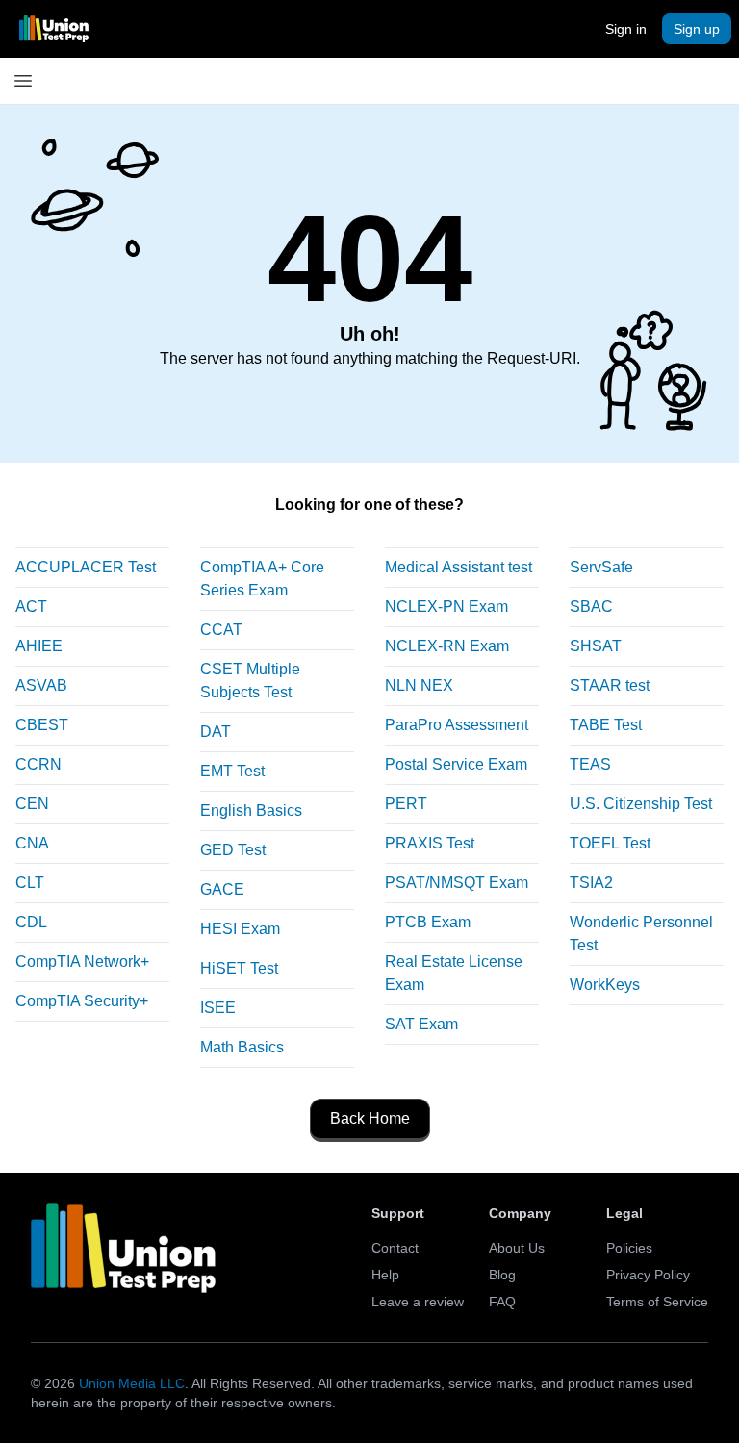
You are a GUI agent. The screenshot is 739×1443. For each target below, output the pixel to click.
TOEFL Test (610, 843)
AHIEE (39, 646)
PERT (406, 804)
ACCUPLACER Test (85, 567)
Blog (502, 1274)
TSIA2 (591, 882)
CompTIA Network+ (82, 961)
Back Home (370, 1118)
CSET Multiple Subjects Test (250, 680)
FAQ (502, 1301)
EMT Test (232, 771)
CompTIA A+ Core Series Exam (262, 578)
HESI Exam (240, 929)
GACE (222, 889)
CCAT (221, 629)
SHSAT (596, 646)
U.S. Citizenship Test (641, 804)
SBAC (591, 606)
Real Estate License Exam (453, 973)
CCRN (38, 764)
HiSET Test (239, 968)
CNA (32, 843)
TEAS (590, 764)
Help (385, 1274)
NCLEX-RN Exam (447, 646)
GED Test (233, 850)
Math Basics (242, 1047)
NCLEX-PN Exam (446, 606)
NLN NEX (419, 685)
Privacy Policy (648, 1274)
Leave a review (417, 1301)
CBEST (41, 725)
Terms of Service (657, 1301)
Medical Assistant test (458, 567)
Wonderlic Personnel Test (641, 933)
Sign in (626, 29)
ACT (31, 606)
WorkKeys (605, 984)
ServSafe (601, 567)
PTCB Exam (428, 922)
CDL (31, 922)
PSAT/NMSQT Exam (456, 882)
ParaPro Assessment (456, 725)
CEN (32, 804)
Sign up (697, 29)
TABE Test (606, 725)
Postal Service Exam (456, 764)
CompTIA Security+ (81, 1001)
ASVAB (41, 685)
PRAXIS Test (429, 843)
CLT (29, 882)
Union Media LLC (132, 1383)
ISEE (218, 1008)
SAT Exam (421, 1024)
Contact (395, 1247)
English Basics (251, 810)
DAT (215, 731)
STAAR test (610, 685)
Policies (629, 1247)
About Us (517, 1247)
